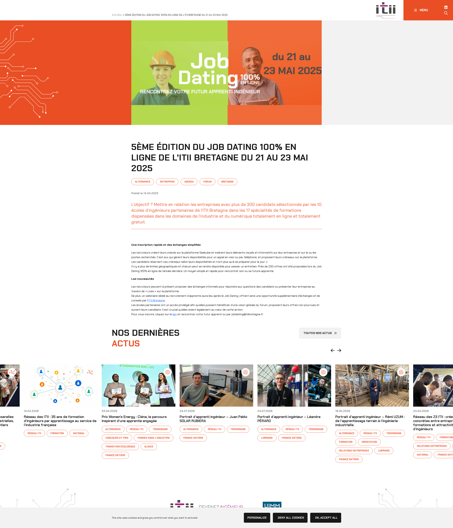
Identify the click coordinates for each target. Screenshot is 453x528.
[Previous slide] (333, 350)
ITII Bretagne (156, 300)
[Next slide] (339, 350)
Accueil (117, 14)
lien (175, 314)
